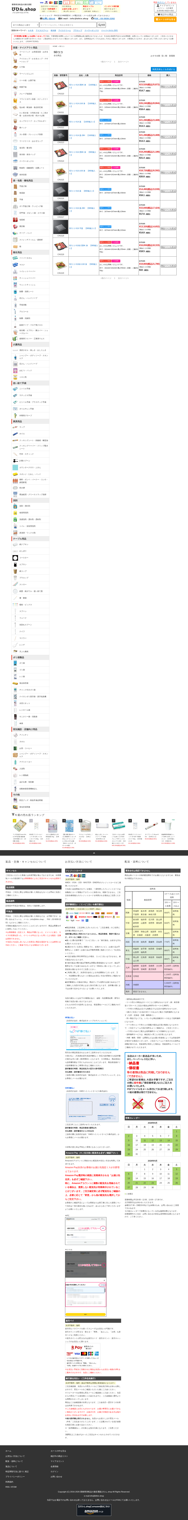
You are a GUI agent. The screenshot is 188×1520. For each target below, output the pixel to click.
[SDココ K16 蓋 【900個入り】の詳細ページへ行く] (168, 191)
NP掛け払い (70, 1017)
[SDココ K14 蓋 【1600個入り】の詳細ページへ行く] (168, 122)
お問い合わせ (49, 18)
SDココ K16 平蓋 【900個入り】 (83, 228)
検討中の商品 (167, 14)
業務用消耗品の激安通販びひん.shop (96, 1492)
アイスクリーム (64, 30)
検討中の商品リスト (59, 1456)
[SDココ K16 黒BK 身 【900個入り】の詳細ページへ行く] (168, 153)
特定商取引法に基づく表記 (17, 1471)
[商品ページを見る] (60, 84)
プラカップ (77, 30)
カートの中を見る (167, 19)
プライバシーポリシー (15, 1477)
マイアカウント (165, 7)
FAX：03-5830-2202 (104, 18)
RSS (7, 1487)
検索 (103, 24)
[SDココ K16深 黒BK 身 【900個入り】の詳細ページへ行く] (168, 247)
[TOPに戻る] (94, 853)
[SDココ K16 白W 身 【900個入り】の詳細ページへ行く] (168, 172)
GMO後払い (70, 1088)
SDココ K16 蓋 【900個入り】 (82, 191)
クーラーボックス (92, 30)
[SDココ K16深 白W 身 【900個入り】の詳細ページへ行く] (168, 266)
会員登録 (54, 1466)
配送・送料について (14, 1461)
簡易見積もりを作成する (163, 69)
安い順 (164, 56)
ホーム (8, 1451)
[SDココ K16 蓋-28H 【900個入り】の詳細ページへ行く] (168, 209)
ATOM (14, 1487)
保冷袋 (53, 30)
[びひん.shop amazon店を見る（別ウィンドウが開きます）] (94, 1510)
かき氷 (30, 30)
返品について (11, 1466)
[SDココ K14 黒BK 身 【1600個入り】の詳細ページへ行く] (168, 86)
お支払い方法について (15, 1456)
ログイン (161, 2)
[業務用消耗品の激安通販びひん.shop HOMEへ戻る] (23, 10)
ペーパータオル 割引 (109, 30)
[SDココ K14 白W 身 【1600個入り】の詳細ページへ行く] (168, 105)
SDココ (61, 46)
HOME (55, 46)
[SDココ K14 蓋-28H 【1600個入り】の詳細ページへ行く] (168, 137)
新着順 (172, 56)
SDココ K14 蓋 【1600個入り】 (82, 122)
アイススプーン (42, 30)
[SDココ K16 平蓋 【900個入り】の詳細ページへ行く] (168, 228)
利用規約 (9, 1482)
